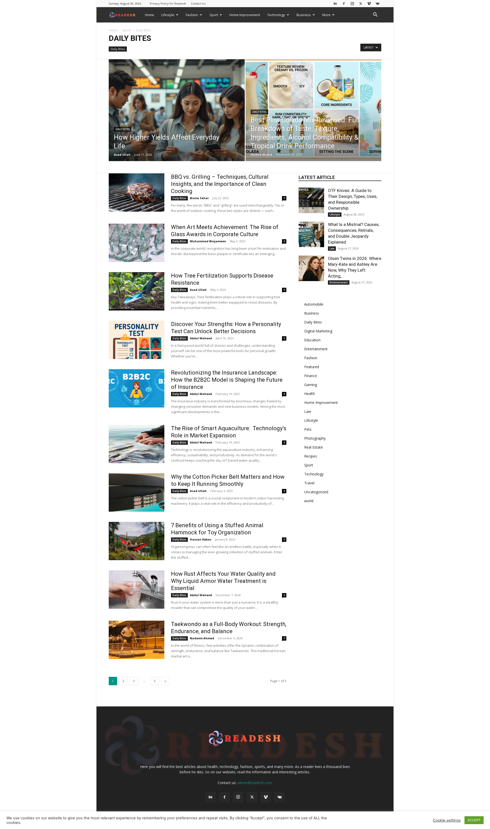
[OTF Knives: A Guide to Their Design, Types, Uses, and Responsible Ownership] (311, 200)
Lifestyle (167, 15)
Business (304, 15)
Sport (214, 15)
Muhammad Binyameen (208, 241)
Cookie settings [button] (447, 820)
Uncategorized (316, 491)
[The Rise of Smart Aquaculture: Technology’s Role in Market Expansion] (136, 444)
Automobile (313, 304)
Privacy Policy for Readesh (168, 3)
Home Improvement (244, 15)
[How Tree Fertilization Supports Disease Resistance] (136, 291)
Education (312, 340)
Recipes (310, 456)
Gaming (310, 384)
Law (331, 248)
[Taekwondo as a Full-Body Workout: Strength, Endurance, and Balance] (136, 640)
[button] (375, 15)
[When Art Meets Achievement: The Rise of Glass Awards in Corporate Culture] (136, 243)
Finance (310, 375)
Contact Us (198, 3)
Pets (308, 429)
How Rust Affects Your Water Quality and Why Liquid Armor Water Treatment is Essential (223, 581)
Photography (315, 438)
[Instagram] (352, 3)
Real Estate (313, 447)
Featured (311, 366)
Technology (276, 15)
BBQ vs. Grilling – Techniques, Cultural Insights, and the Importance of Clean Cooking (219, 184)
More (326, 15)
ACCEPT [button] (474, 820)
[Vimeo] (369, 3)
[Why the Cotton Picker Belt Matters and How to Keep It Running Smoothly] (136, 492)
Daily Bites (118, 49)
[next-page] (165, 681)
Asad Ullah (122, 155)
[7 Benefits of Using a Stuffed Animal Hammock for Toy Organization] (136, 541)
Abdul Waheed (201, 338)
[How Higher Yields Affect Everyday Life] (177, 118)
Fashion (192, 15)
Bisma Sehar (199, 198)
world (126, 30)
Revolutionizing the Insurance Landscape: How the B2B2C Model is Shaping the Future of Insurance (227, 379)
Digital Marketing (318, 331)
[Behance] (335, 3)
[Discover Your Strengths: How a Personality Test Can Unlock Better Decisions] (136, 340)
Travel (309, 482)
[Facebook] (344, 3)
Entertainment (338, 282)
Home (149, 15)
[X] (360, 3)
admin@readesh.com (254, 782)
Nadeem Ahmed (202, 638)
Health (309, 393)
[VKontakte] (377, 3)
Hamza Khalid (261, 155)
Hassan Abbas (200, 539)
